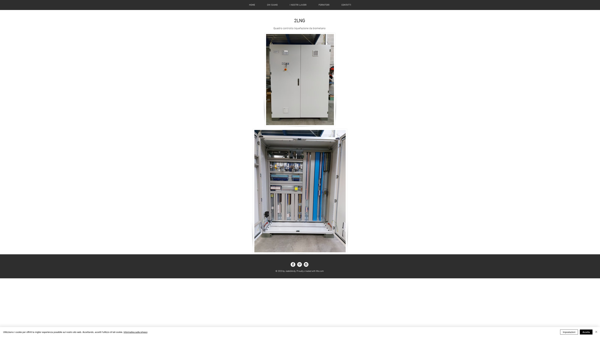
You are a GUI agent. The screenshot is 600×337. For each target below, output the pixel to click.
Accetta (586, 332)
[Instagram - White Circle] (306, 264)
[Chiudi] (596, 332)
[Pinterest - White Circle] (299, 264)
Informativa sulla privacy (136, 332)
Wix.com (320, 271)
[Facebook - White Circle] (293, 264)
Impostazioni (569, 332)
